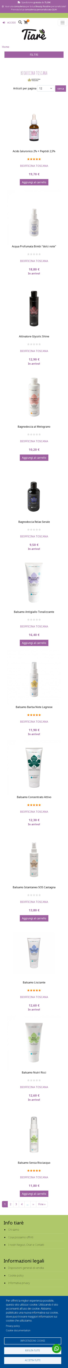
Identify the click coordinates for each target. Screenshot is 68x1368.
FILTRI (34, 54)
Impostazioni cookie (32, 1340)
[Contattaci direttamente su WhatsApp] (56, 1348)
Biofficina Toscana (34, 166)
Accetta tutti (32, 1360)
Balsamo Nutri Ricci (34, 1072)
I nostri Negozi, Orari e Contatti (26, 1245)
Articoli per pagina (24, 88)
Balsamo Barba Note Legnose (34, 707)
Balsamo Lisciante (34, 982)
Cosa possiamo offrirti (20, 1237)
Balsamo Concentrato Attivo (34, 797)
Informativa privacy (19, 1283)
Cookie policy (16, 1275)
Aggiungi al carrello (34, 182)
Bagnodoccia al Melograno (34, 426)
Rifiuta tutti (32, 1350)
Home (5, 47)
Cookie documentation (18, 1330)
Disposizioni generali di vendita (26, 1268)
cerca (60, 88)
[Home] (34, 34)
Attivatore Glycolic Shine (34, 336)
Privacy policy (13, 1325)
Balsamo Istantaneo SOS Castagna (34, 887)
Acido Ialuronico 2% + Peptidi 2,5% (34, 151)
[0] (26, 22)
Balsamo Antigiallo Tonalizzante (34, 612)
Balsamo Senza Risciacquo (34, 1163)
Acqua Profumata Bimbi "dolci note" (34, 246)
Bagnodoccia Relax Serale (34, 522)
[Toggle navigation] (62, 22)
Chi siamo (13, 1229)
